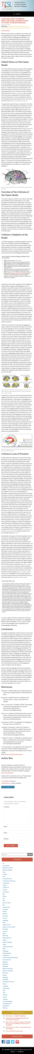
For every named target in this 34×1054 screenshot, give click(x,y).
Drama (5, 896)
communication (7, 878)
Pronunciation (7, 959)
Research (12, 781)
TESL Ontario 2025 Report (14, 1031)
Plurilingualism (7, 953)
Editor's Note (7, 902)
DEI (4, 894)
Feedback (21, 1051)
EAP (4, 900)
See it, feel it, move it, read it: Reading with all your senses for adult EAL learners (18, 1023)
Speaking (5, 977)
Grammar (5, 909)
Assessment (6, 865)
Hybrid (5, 911)
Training (5, 999)
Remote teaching (8, 970)
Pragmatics (6, 955)
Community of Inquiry (9, 881)
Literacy (5, 931)
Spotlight (5, 979)
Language (5, 920)
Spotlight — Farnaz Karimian (16, 1016)
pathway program (8, 946)
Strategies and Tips (8, 981)
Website (6, 839)
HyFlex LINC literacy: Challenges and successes (18, 1028)
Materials (5, 935)
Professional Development (10, 957)
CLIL (4, 876)
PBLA (4, 948)
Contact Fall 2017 (16, 783)
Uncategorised (7, 1003)
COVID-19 (6, 887)
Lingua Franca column (9, 927)
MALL (4, 933)
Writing (5, 1008)
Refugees (5, 966)
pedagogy (5, 951)
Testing (5, 994)
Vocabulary (6, 1005)
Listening (5, 929)
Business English (7, 870)
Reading (5, 962)
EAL (4, 898)
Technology (6, 988)
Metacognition (7, 937)
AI (3, 863)
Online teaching (7, 942)
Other (4, 944)
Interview (5, 916)
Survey (4, 984)
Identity (5, 913)
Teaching (5, 986)
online (4, 940)
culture (5, 889)
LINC (4, 922)
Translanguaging (7, 1001)
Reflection (6, 964)
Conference (6, 883)
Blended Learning (8, 867)
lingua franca (7, 924)
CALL (4, 872)
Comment (7, 807)
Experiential (6, 907)
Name (6, 826)
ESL (4, 905)
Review (5, 975)
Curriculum (6, 892)
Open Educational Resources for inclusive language (17, 1018)
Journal (5, 918)
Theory (5, 997)
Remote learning (7, 968)
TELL (4, 992)
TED (4, 990)
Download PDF (5, 30)
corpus (5, 885)
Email (5, 832)
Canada (5, 874)
